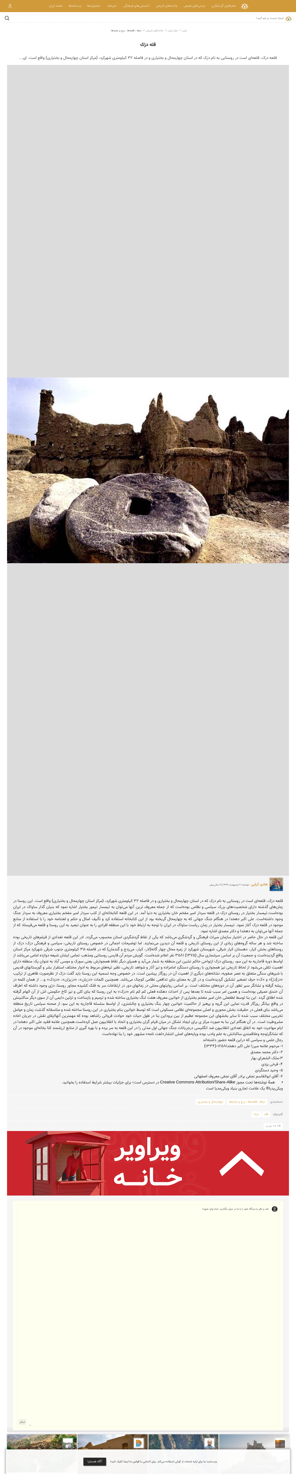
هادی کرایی (259, 884)
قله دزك (148, 45)
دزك (256, 1114)
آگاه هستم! (94, 1461)
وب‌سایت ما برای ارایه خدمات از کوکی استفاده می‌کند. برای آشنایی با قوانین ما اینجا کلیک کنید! (163, 1461)
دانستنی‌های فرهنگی (136, 5)
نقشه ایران (56, 5)
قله (266, 1114)
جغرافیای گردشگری (223, 5)
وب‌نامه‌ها (75, 5)
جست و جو (7, 18)
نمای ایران (244, 5)
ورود (10, 6)
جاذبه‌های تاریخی (167, 5)
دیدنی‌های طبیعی (194, 5)
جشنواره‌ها (93, 5)
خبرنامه (112, 5)
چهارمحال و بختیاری (210, 1101)
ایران (184, 31)
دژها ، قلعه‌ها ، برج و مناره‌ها (126, 31)
